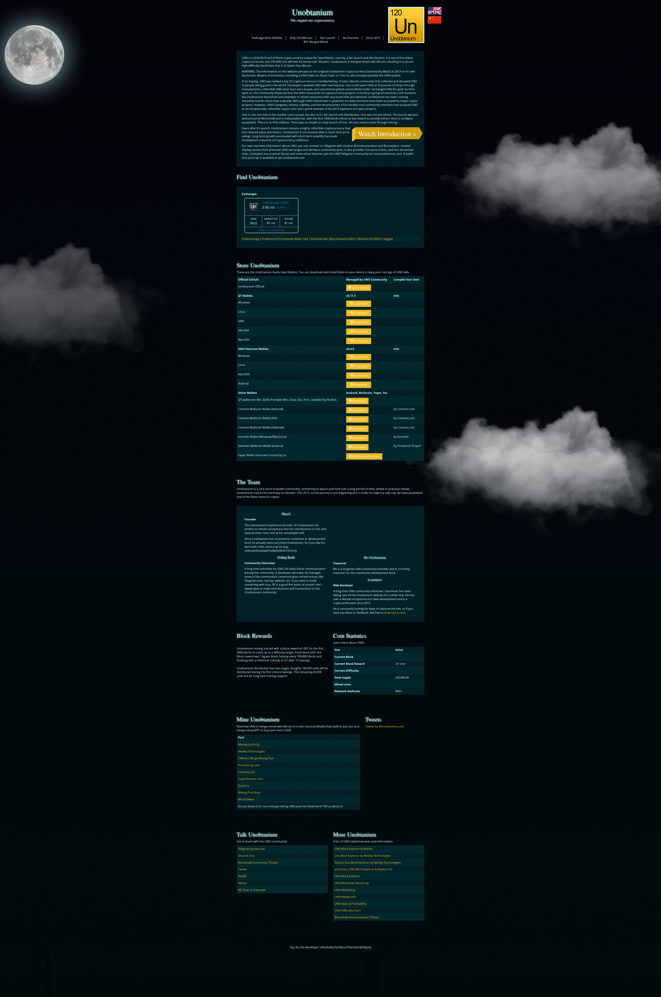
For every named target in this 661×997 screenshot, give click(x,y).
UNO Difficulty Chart (347, 910)
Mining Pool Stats (249, 792)
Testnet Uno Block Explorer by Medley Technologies (367, 862)
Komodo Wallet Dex (295, 239)
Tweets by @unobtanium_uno (384, 726)
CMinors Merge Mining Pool (256, 758)
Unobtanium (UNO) (275, 202)
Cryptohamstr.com (250, 779)
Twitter (242, 869)
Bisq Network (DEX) (342, 239)
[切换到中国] (435, 20)
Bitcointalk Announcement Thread (356, 917)
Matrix (242, 883)
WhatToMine (246, 799)
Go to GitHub (360, 288)
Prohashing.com (248, 765)
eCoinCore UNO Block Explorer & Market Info (363, 869)
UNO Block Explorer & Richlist (353, 849)
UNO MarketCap (344, 890)
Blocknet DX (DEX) (369, 239)
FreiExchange (250, 239)
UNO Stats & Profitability (350, 904)
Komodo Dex (319, 239)
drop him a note (394, 613)
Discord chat (246, 856)
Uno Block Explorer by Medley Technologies (362, 856)
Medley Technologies (251, 751)
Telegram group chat (251, 849)
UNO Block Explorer (347, 876)
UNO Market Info (345, 897)
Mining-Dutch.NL (249, 744)
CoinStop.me (246, 772)
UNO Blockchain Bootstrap (351, 883)
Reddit (242, 876)
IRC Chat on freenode (252, 890)
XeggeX (388, 239)
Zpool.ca (243, 786)
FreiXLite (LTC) (270, 239)
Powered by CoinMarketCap (271, 229)
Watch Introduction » (387, 133)
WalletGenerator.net (365, 456)
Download (360, 304)
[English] (435, 10)
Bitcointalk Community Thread (257, 862)
